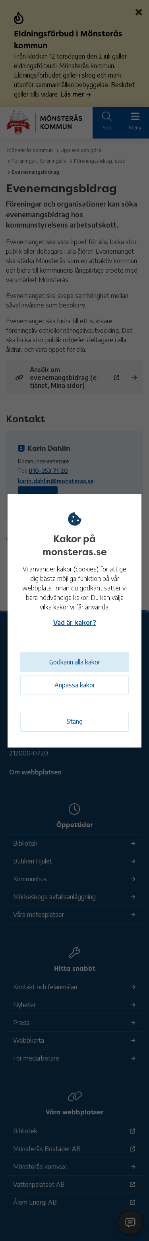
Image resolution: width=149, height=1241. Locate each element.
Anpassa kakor (74, 685)
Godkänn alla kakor (74, 662)
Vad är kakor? (74, 622)
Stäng (75, 721)
